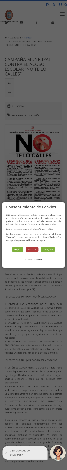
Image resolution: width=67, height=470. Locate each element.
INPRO (39, 259)
